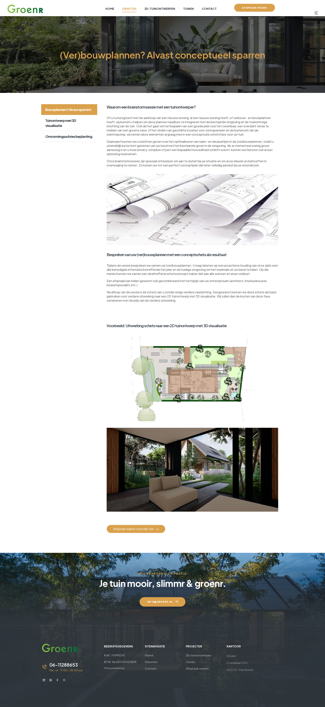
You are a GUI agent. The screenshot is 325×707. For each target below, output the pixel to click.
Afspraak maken (197, 668)
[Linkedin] (43, 680)
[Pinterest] (50, 680)
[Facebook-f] (57, 680)
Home (149, 655)
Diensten (151, 662)
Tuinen (190, 662)
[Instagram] (64, 680)
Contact (151, 668)
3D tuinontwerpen (198, 655)
